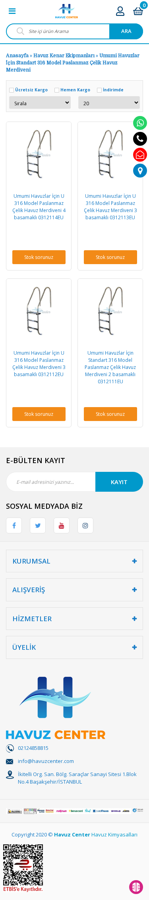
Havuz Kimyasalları (114, 834)
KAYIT (119, 482)
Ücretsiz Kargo (31, 90)
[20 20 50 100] (109, 102)
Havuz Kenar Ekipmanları (64, 55)
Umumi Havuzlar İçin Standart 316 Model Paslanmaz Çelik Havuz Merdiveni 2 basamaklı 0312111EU (110, 367)
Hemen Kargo (75, 90)
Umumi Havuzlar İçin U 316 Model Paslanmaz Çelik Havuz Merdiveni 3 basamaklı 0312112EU (39, 364)
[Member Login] (120, 11)
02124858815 (33, 747)
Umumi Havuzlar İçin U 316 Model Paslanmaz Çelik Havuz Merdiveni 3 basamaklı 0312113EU (110, 207)
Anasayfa (17, 55)
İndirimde (113, 90)
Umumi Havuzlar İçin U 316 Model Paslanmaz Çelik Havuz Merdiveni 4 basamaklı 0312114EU (39, 207)
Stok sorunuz (38, 257)
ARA (126, 31)
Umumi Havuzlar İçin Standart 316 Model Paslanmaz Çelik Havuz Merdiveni (72, 63)
